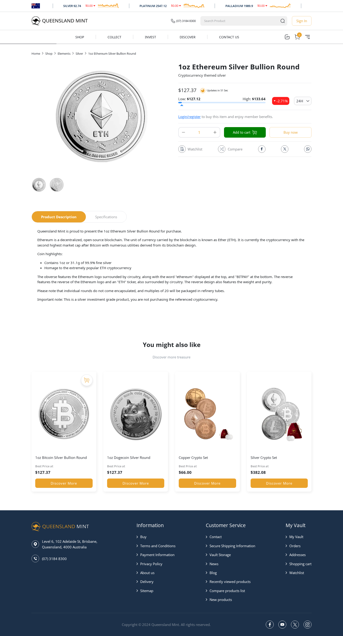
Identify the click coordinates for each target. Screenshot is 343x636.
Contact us (229, 37)
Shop (79, 37)
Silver (79, 53)
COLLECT (114, 37)
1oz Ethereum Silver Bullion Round (112, 53)
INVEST (150, 37)
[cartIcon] (297, 37)
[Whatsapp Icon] (308, 149)
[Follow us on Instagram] (308, 625)
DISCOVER (188, 37)
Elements (64, 53)
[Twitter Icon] (284, 149)
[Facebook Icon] (262, 149)
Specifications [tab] (106, 216)
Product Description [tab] (59, 216)
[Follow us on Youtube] (282, 625)
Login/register (189, 116)
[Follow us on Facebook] (270, 625)
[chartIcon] (287, 37)
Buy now (291, 132)
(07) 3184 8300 (186, 21)
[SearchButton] (282, 21)
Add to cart (241, 132)
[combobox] (239, 21)
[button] (155, 536)
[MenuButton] (308, 37)
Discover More (64, 483)
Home (36, 53)
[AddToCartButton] (87, 380)
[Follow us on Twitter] (295, 625)
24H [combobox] (299, 101)
